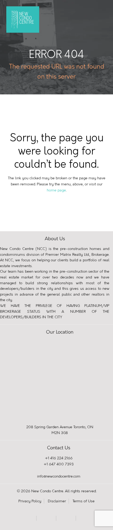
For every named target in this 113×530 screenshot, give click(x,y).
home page (56, 190)
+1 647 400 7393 (59, 464)
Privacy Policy (29, 501)
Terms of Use (84, 501)
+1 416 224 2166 (59, 458)
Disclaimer (57, 501)
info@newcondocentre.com (58, 476)
